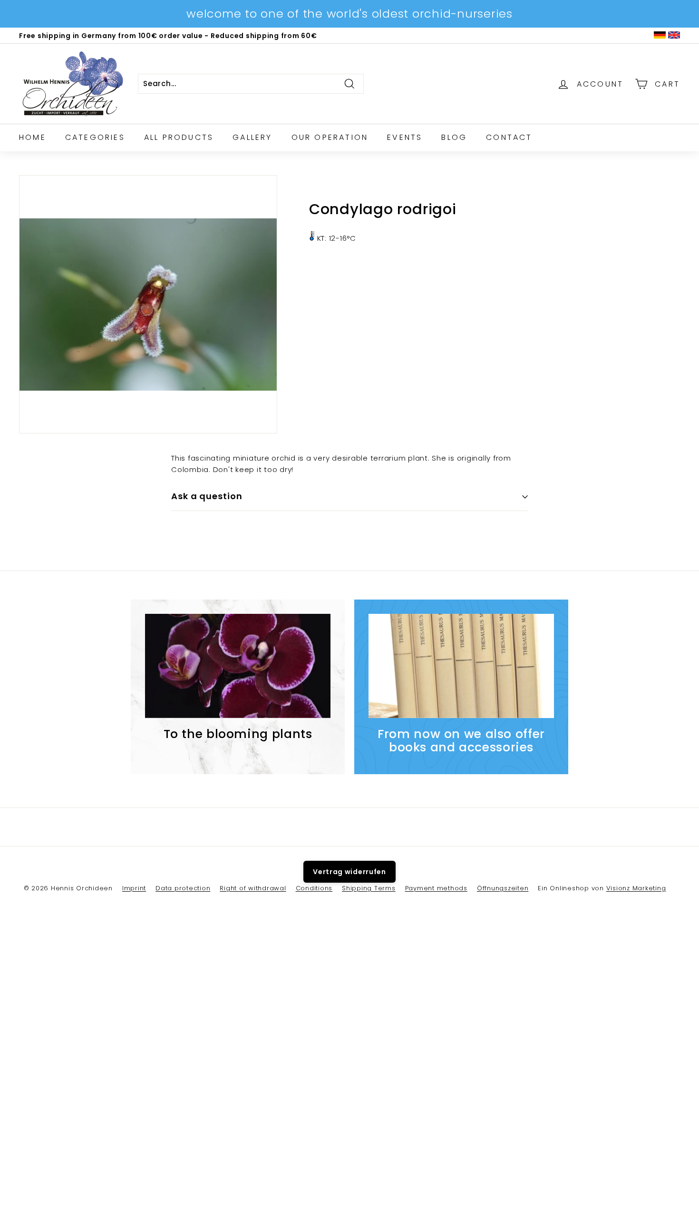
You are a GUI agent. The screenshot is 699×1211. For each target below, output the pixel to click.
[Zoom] (148, 304)
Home (32, 137)
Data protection (182, 888)
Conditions (314, 888)
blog (454, 137)
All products (179, 137)
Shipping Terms (369, 888)
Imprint (134, 888)
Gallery (252, 137)
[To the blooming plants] (237, 666)
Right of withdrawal (253, 888)
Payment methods (436, 888)
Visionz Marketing (636, 888)
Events (404, 137)
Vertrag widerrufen (349, 871)
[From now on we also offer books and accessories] (461, 666)
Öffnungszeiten (503, 888)
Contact (509, 137)
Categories (95, 137)
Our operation (330, 137)
